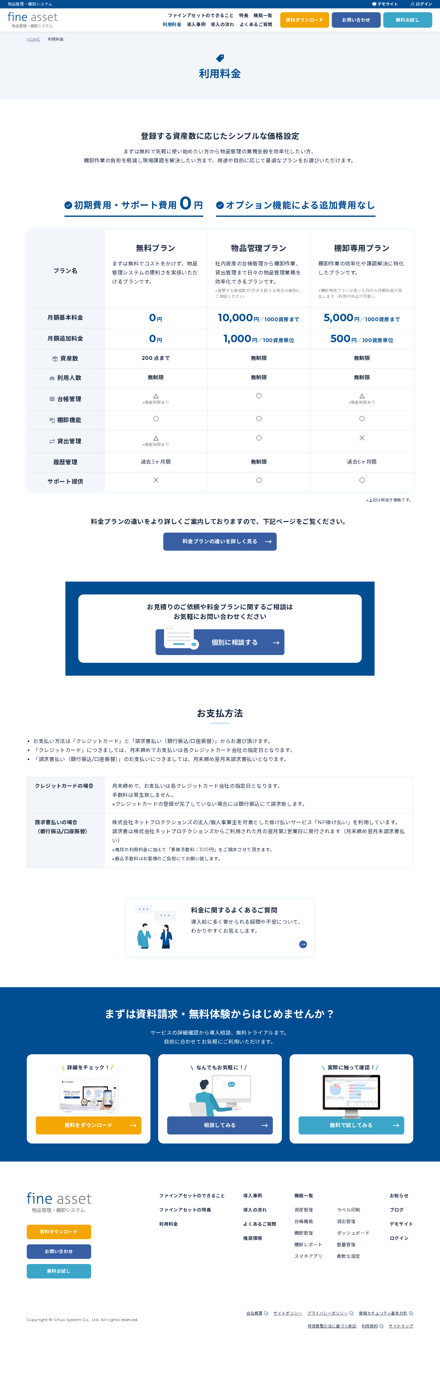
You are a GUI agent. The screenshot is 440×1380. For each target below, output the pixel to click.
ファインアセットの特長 (185, 1210)
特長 (243, 15)
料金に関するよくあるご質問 (234, 910)
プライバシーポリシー (327, 1313)
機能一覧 (263, 15)
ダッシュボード (353, 1233)
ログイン (424, 4)
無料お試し (407, 20)
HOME (33, 39)
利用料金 (172, 24)
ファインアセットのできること (201, 15)
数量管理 (346, 1245)
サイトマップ (401, 1326)
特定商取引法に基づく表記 (332, 1326)
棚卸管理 (303, 1233)
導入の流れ (222, 24)
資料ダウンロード (304, 20)
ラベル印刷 (348, 1210)
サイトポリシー (287, 1313)
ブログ (397, 1210)
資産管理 (303, 1210)
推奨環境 (252, 1238)
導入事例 (196, 24)
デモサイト (388, 4)
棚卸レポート (308, 1245)
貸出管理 (346, 1221)
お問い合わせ (356, 20)
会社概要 (254, 1313)
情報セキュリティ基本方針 (383, 1313)
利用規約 (370, 1326)
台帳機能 (303, 1221)
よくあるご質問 (256, 24)
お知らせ (399, 1196)
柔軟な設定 (348, 1256)
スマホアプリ (308, 1256)
